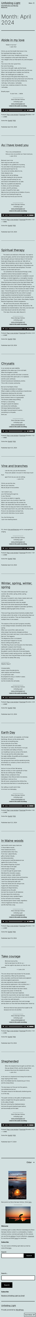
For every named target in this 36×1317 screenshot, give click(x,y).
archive (13, 1236)
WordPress (20, 1310)
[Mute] (28, 110)
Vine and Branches (13, 529)
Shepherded (10, 1061)
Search (3, 1252)
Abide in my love (12, 40)
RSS (14, 120)
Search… (4, 1273)
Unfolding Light (10, 3)
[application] (18, 110)
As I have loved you (14, 145)
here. (30, 1202)
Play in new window (12, 114)
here (10, 1248)
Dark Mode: (28, 1315)
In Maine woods (12, 840)
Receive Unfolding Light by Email (13, 1296)
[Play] (3, 110)
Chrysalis (7, 363)
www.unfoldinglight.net (18, 103)
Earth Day (8, 732)
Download (22, 114)
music (16, 1238)
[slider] (31, 110)
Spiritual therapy (13, 250)
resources (31, 1236)
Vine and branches (14, 466)
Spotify (10, 120)
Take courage (10, 956)
